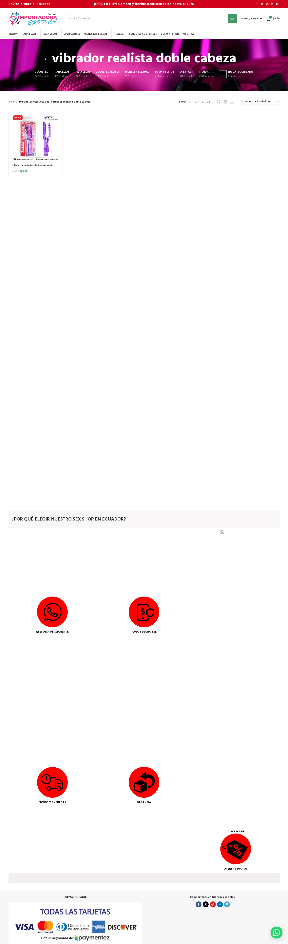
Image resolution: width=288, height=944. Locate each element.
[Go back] (47, 59)
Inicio (12, 102)
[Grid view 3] (225, 102)
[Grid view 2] (219, 102)
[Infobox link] (52, 615)
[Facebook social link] (257, 4)
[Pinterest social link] (267, 4)
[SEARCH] (232, 18)
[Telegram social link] (277, 4)
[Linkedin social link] (272, 4)
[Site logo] (33, 18)
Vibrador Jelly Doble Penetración (32, 165)
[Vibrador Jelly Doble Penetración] (36, 138)
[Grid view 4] (232, 102)
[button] (276, 932)
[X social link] (262, 4)
